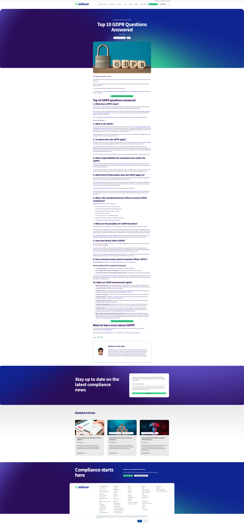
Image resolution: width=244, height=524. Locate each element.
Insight (136, 4)
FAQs (143, 494)
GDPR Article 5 (96, 204)
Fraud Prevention (102, 508)
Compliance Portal (131, 497)
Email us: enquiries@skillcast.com (162, 491)
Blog (117, 20)
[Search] (168, 4)
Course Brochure (117, 506)
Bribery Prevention (103, 495)
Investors (168, 1)
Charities (115, 488)
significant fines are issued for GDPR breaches (109, 235)
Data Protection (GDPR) (103, 498)
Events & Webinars (145, 492)
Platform (119, 4)
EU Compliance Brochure (118, 511)
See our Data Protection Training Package (122, 96)
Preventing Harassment (103, 512)
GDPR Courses (108, 330)
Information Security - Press (119, 37)
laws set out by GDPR (145, 142)
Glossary (143, 499)
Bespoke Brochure (117, 503)
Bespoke (131, 4)
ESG (100, 503)
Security (129, 500)
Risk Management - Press (128, 433)
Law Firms (115, 492)
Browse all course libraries (104, 491)
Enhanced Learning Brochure (119, 509)
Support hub (163, 1)
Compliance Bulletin (145, 489)
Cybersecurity (102, 497)
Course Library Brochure (118, 508)
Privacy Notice (99, 518)
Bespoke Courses (102, 488)
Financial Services (117, 489)
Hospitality (116, 491)
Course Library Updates (132, 504)
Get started (130, 488)
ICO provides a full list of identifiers (104, 188)
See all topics (102, 493)
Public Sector (116, 495)
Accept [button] (140, 521)
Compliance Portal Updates (133, 502)
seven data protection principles (123, 164)
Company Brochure (117, 505)
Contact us (158, 488)
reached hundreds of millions (100, 237)
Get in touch (157, 1)
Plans (125, 4)
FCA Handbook (102, 504)
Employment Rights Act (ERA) (104, 501)
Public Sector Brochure (118, 512)
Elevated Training (145, 497)
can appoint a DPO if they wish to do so (110, 276)
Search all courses (102, 490)
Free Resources (145, 495)
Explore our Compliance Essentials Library (122, 321)
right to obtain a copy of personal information (127, 291)
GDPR (129, 37)
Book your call (153, 4)
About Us (143, 505)
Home (114, 20)
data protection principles (109, 254)
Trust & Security (145, 509)
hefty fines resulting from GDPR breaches (117, 91)
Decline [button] (145, 521)
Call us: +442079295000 (160, 489)
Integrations (130, 499)
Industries (112, 4)
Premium (129, 493)
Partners (143, 508)
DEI (100, 500)
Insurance (101, 511)
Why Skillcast (143, 4)
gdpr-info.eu (102, 182)
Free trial (163, 4)
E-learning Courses (103, 4)
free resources (107, 333)
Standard (129, 490)
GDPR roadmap (136, 91)
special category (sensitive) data (131, 191)
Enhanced (129, 491)
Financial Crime (102, 506)
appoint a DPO (115, 262)
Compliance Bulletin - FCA (146, 491)
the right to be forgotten (119, 296)
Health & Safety (102, 509)
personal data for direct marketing (124, 309)
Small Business (116, 499)
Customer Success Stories (147, 503)
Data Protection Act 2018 (105, 117)
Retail (115, 497)
